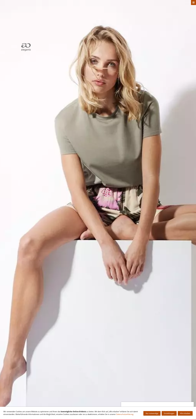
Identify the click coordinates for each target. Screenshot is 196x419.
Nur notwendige (152, 413)
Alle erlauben (185, 413)
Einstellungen (169, 413)
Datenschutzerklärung (124, 414)
